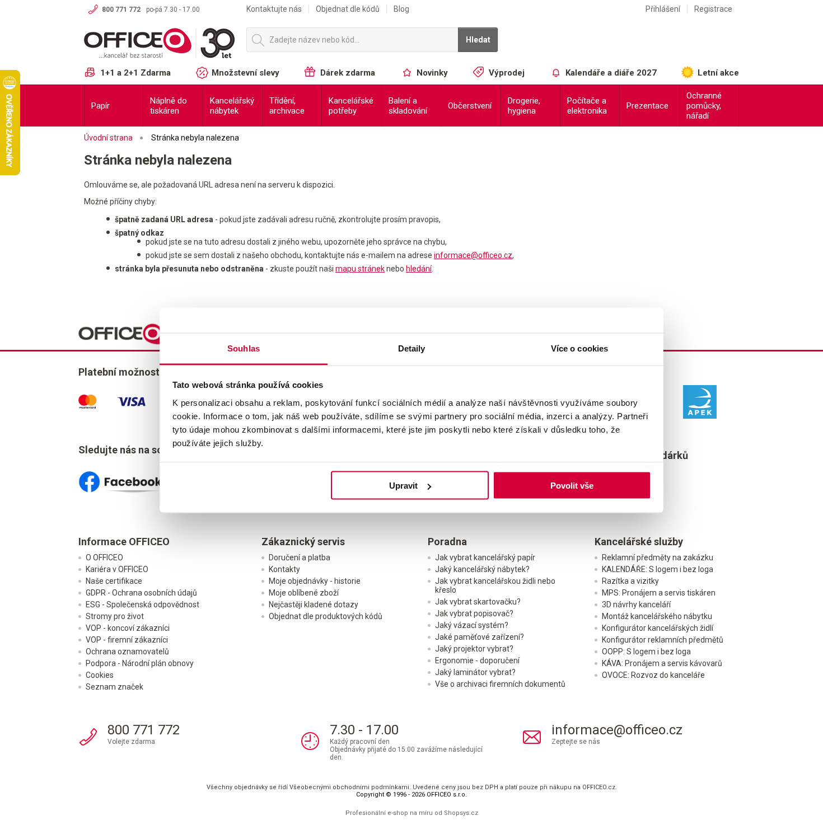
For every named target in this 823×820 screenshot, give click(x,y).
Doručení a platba (299, 557)
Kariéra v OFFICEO (117, 569)
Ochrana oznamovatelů (127, 651)
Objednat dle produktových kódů (325, 616)
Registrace (713, 8)
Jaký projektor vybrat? (474, 648)
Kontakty (284, 569)
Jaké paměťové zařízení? (479, 636)
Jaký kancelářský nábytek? (482, 569)
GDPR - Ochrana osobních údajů (141, 592)
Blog (401, 8)
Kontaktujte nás (274, 8)
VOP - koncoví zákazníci (128, 628)
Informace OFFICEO (124, 541)
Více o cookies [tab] (579, 348)
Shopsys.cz (461, 813)
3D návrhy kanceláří (636, 604)
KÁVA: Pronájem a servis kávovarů (662, 663)
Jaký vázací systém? (471, 625)
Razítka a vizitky (630, 581)
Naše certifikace (114, 581)
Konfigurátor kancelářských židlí (657, 628)
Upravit (403, 485)
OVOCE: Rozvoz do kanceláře (653, 675)
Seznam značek (114, 686)
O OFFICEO (104, 557)
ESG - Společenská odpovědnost (142, 604)
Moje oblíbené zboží (304, 592)
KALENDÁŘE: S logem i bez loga (657, 569)
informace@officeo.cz (473, 255)
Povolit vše (571, 485)
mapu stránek (360, 268)
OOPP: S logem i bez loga (646, 651)
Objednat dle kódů (348, 8)
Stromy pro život (115, 616)
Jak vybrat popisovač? (474, 613)
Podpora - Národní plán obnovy (140, 663)
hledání (419, 268)
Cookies (100, 675)
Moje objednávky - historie (315, 581)
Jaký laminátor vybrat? (475, 672)
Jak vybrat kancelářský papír (485, 557)
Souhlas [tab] (243, 348)
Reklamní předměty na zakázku (657, 557)
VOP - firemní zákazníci (127, 639)
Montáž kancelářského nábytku (657, 616)
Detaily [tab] (411, 348)
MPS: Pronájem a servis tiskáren (659, 592)
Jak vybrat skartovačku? (478, 601)
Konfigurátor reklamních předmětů (662, 639)
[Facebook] (133, 477)
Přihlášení (663, 8)
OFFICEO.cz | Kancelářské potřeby (159, 44)
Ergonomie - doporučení (477, 660)
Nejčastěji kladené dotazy (313, 604)
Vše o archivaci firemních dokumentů (500, 684)
